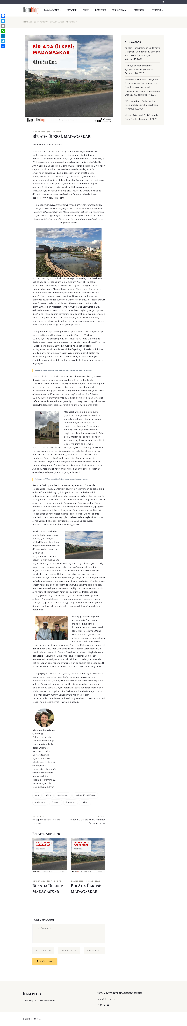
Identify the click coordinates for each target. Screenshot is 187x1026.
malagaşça (40, 802)
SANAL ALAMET (51, 10)
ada (37, 795)
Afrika (48, 795)
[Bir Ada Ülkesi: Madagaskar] (49, 855)
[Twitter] (3, 20)
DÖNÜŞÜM (100, 10)
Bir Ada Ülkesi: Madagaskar (61, 136)
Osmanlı (55, 802)
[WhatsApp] (3, 31)
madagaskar (63, 795)
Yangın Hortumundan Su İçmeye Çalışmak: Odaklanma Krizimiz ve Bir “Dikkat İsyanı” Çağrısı (142, 52)
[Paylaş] (3, 46)
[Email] (3, 25)
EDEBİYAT (156, 10)
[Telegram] (3, 41)
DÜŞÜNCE (139, 10)
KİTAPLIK (71, 10)
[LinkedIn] (3, 36)
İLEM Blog (27, 22)
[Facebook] (3, 15)
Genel (86, 10)
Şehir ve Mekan (41, 22)
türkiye (85, 802)
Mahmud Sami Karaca (85, 795)
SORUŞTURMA (119, 10)
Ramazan (70, 802)
